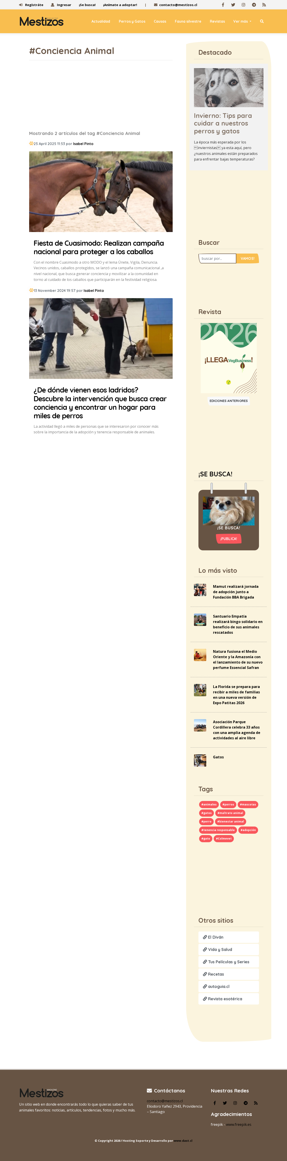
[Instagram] (243, 4)
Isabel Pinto (83, 143)
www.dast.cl (183, 1141)
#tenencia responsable (218, 830)
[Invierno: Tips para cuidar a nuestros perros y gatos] (228, 87)
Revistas (217, 21)
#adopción (248, 830)
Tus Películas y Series (228, 961)
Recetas (215, 974)
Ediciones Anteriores (229, 401)
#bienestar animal (230, 821)
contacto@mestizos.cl (178, 4)
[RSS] (264, 4)
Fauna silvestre (188, 21)
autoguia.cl (218, 986)
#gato (205, 838)
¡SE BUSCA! (215, 474)
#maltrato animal (230, 813)
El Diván (215, 937)
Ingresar (63, 4)
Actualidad (100, 21)
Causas (160, 21)
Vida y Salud (219, 949)
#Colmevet (224, 838)
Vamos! (247, 258)
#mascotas (248, 804)
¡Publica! (228, 538)
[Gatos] (200, 760)
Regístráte (33, 4)
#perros (228, 804)
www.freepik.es (238, 1124)
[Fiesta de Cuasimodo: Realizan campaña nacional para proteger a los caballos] (101, 192)
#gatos (206, 813)
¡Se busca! (87, 4)
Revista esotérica (224, 998)
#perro (206, 821)
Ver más (241, 21)
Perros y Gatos (132, 21)
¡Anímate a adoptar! (120, 4)
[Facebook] (223, 4)
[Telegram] (254, 4)
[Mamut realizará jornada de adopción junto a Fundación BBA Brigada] (200, 589)
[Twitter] (233, 4)
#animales (209, 804)
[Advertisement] (101, 95)
